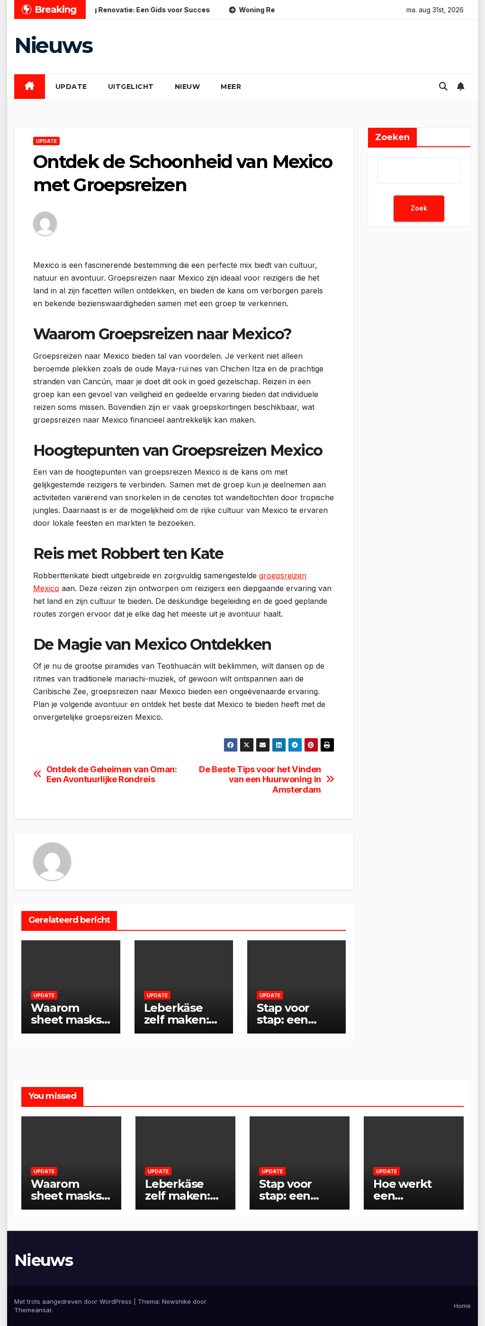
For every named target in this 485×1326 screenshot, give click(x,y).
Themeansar (33, 1310)
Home (462, 1305)
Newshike (176, 1301)
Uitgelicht (131, 86)
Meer (231, 86)
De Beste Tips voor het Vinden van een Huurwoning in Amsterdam (260, 779)
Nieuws (53, 45)
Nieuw (187, 86)
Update (71, 86)
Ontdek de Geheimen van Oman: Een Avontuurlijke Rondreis (111, 774)
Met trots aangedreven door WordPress (74, 1301)
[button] (443, 86)
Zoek (419, 208)
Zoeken (392, 137)
